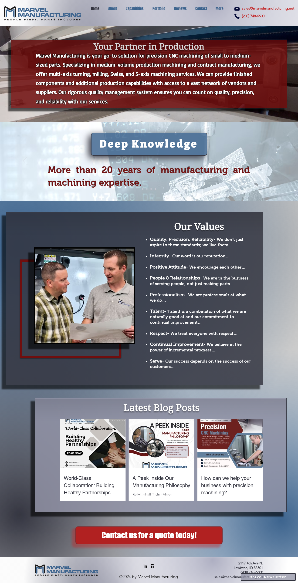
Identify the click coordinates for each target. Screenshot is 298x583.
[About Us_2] (151, 189)
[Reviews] (155, 189)
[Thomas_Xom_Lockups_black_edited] (152, 566)
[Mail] (237, 9)
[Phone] (237, 16)
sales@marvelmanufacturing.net (268, 8)
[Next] (273, 161)
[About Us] (142, 189)
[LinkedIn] (145, 566)
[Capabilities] (147, 189)
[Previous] (25, 161)
